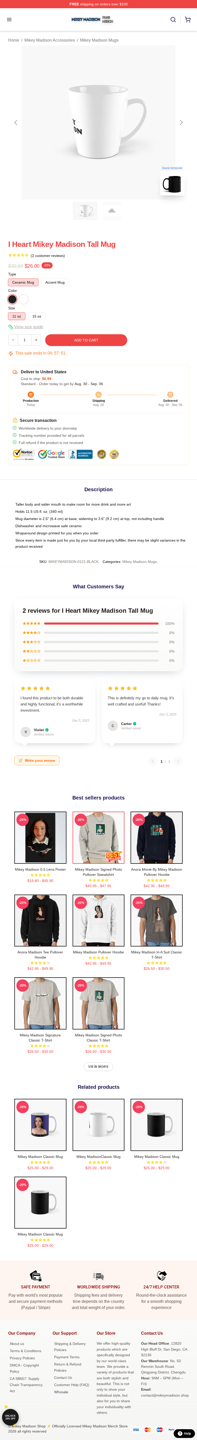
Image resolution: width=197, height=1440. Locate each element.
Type (12, 274)
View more (98, 1067)
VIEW (40, 859)
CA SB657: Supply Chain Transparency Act (26, 1385)
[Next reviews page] (178, 761)
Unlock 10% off (10, 1417)
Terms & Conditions (25, 1351)
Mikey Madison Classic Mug (40, 1157)
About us (17, 1344)
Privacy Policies (22, 1358)
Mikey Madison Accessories (49, 40)
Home (13, 40)
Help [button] (187, 1433)
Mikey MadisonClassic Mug (98, 1157)
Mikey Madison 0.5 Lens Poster (40, 869)
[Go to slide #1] (85, 211)
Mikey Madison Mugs (99, 40)
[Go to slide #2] (112, 211)
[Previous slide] (16, 122)
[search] (173, 19)
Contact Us (63, 1378)
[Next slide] (180, 122)
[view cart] (188, 19)
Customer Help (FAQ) (71, 1385)
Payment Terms (67, 1357)
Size (11, 308)
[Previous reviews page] (152, 761)
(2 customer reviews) (48, 256)
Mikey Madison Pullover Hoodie (98, 952)
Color (12, 291)
